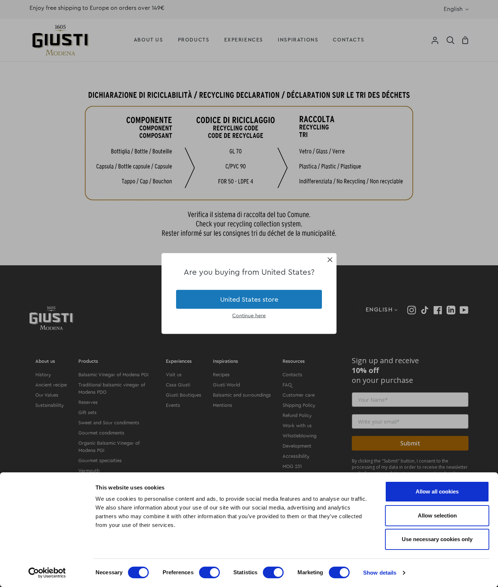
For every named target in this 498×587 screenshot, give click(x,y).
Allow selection (437, 515)
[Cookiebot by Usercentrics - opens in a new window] (47, 572)
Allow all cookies (437, 491)
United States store (249, 299)
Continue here (249, 315)
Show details (379, 573)
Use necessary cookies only (437, 539)
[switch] (209, 572)
